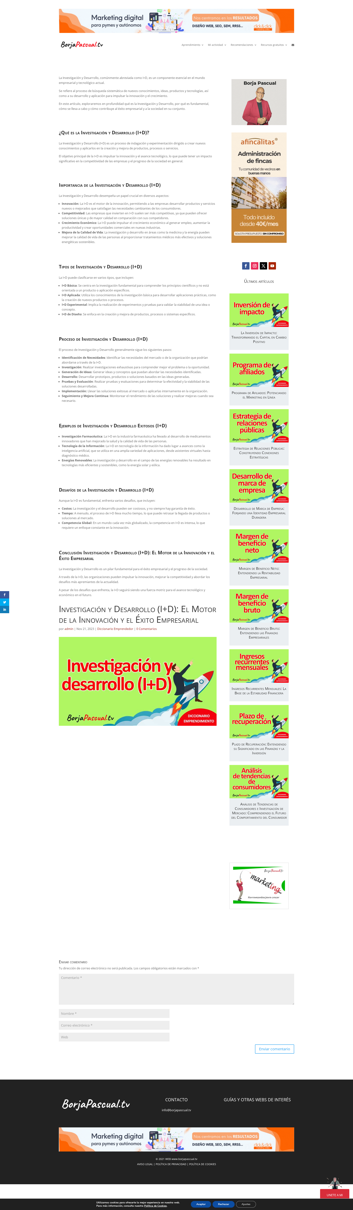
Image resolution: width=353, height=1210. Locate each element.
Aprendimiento (191, 45)
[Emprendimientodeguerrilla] (259, 126)
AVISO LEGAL (145, 1164)
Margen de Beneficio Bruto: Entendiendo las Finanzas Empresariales (259, 633)
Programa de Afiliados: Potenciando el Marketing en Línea (259, 395)
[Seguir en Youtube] (272, 266)
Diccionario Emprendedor (115, 629)
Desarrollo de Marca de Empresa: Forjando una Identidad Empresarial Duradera (259, 513)
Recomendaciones (242, 45)
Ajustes (246, 1204)
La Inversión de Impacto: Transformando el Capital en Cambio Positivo (259, 337)
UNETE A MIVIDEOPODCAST (335, 1197)
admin (69, 629)
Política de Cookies (155, 1206)
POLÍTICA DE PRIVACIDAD (171, 1164)
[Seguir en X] (263, 266)
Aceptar (201, 1204)
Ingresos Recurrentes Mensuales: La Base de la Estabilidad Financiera (259, 690)
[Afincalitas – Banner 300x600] (259, 188)
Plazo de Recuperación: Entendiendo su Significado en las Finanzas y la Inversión (259, 748)
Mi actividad (215, 45)
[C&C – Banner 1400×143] (176, 21)
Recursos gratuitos (272, 45)
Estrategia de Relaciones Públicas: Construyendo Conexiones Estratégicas (258, 453)
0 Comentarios (146, 629)
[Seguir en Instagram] (254, 266)
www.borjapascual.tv (184, 1159)
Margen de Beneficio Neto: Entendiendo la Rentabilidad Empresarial (259, 573)
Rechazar (223, 1204)
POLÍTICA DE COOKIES (202, 1164)
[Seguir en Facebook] (245, 266)
